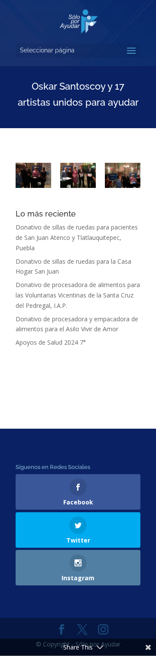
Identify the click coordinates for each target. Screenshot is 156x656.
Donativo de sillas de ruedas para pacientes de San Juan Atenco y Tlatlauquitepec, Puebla (77, 237)
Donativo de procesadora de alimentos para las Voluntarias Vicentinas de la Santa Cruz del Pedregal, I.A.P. (78, 295)
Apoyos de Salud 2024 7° (51, 342)
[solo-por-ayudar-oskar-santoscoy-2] (78, 175)
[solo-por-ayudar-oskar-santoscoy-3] (33, 175)
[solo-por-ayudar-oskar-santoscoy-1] (122, 175)
